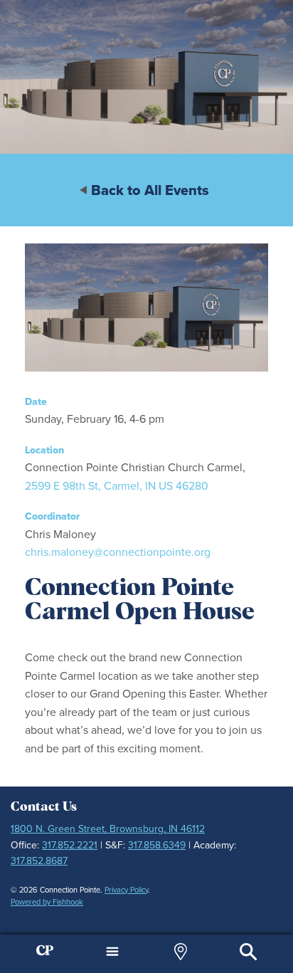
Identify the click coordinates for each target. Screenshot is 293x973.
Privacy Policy (126, 889)
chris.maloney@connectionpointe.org (118, 552)
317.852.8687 (39, 860)
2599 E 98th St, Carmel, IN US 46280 (116, 486)
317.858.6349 (157, 845)
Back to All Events (150, 190)
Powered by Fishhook (47, 902)
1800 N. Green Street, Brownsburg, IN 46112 (108, 828)
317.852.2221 (69, 845)
